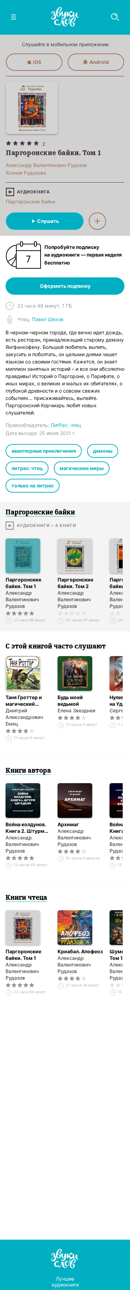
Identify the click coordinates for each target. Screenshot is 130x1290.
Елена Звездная (76, 710)
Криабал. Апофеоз (80, 951)
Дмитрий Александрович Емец (24, 717)
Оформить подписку (65, 286)
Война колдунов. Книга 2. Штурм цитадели (26, 827)
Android (99, 62)
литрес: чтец (27, 468)
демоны (102, 451)
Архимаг (68, 824)
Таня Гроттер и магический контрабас (24, 700)
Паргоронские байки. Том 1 (23, 583)
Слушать (48, 221)
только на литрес (32, 485)
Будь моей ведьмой (70, 700)
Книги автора (28, 771)
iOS (37, 62)
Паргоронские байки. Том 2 (75, 583)
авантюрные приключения (43, 451)
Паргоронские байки (30, 201)
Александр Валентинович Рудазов (22, 599)
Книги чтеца (26, 898)
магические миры (82, 468)
